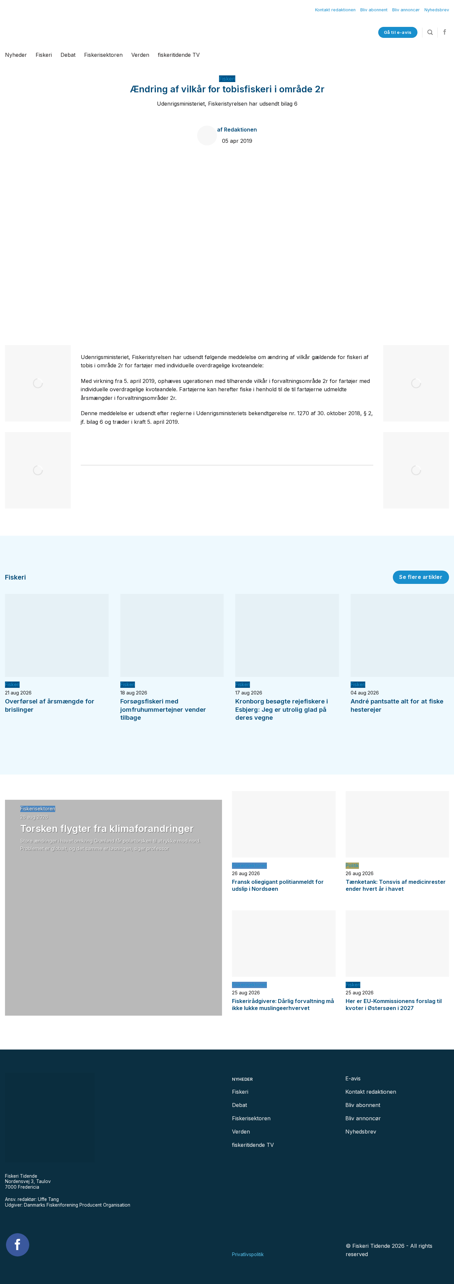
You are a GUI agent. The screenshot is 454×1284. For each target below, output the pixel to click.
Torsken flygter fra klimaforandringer (107, 828)
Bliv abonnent (374, 9)
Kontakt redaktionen (335, 9)
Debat (67, 54)
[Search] (430, 32)
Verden (140, 54)
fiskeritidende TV (179, 54)
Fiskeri (44, 54)
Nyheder (16, 54)
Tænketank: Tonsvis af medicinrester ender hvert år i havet (396, 885)
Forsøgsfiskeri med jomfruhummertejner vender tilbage (163, 709)
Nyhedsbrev (436, 9)
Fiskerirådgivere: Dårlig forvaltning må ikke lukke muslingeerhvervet (283, 1005)
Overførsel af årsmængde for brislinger (49, 705)
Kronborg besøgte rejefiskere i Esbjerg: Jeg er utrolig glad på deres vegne (281, 709)
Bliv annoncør (406, 9)
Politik (352, 865)
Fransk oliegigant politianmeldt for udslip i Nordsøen (278, 885)
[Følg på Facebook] (444, 32)
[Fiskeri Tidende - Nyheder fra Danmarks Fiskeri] (85, 32)
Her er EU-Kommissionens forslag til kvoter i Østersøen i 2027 (394, 1005)
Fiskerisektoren (103, 54)
